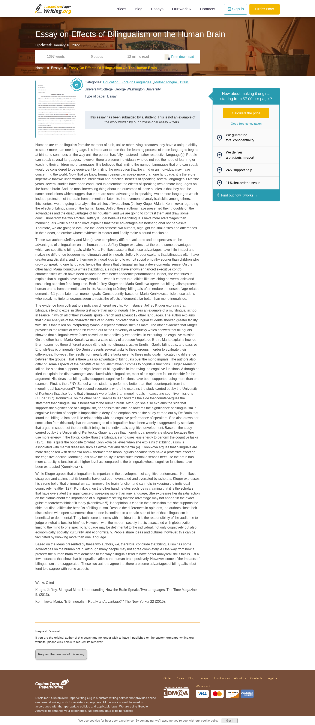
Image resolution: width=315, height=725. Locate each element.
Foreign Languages (137, 82)
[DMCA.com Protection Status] (176, 692)
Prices (121, 9)
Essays (157, 9)
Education (111, 82)
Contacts (207, 9)
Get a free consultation (246, 123)
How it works (221, 678)
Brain (184, 82)
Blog (138, 9)
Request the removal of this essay (61, 654)
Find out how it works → (239, 195)
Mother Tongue (166, 82)
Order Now (264, 9)
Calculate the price (246, 113)
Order (167, 678)
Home (40, 68)
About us (240, 678)
